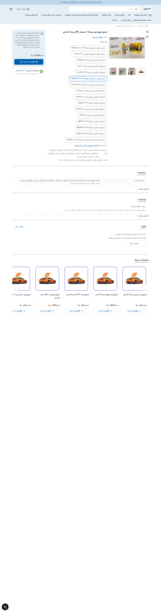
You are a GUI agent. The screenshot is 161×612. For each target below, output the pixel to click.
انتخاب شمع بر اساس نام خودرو (125, 26)
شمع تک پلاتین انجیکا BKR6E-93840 (91, 133)
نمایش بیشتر (144, 189)
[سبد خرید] (10, 9)
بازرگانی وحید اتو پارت (143, 26)
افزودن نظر (19, 226)
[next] (15, 289)
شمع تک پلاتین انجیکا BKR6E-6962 (91, 121)
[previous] (146, 289)
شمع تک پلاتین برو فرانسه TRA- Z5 (91, 66)
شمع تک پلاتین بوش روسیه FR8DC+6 (90, 109)
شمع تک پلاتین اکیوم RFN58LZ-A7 (91, 60)
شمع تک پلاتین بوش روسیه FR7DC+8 (90, 97)
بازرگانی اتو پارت (97, 37)
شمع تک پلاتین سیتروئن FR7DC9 (92, 115)
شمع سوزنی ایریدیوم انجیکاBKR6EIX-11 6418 (88, 48)
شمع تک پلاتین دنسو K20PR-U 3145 (91, 72)
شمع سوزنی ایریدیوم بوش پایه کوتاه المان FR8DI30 (85, 139)
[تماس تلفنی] (5, 607)
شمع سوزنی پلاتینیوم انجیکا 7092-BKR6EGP (88, 78)
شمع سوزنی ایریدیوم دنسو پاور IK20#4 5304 (88, 84)
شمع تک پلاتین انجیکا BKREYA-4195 (91, 127)
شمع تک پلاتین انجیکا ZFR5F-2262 (91, 103)
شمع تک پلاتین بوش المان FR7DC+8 (91, 90)
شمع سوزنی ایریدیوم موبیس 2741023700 (89, 54)
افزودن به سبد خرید (27, 61)
